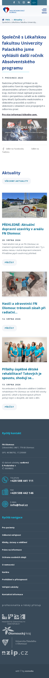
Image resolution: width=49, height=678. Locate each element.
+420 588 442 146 (21, 492)
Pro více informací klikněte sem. (19, 114)
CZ (34, 2)
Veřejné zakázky (10, 587)
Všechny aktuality (16, 181)
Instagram (23, 2)
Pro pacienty (8, 527)
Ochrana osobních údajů (14, 557)
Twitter (19, 2)
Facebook (14, 2)
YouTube (28, 2)
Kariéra (5, 572)
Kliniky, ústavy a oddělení (14, 542)
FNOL (8, 19)
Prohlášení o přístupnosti (14, 579)
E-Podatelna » (9, 465)
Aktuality (18, 19)
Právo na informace (12, 549)
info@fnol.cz (19, 505)
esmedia (29, 671)
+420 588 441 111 (21, 480)
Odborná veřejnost (11, 535)
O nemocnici (8, 564)
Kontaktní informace (12, 594)
